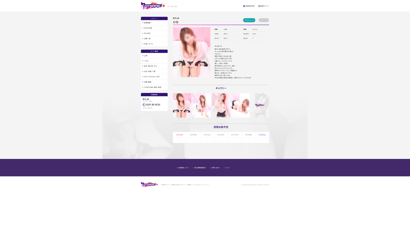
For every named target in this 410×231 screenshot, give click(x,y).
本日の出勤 (148, 28)
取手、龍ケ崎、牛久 (150, 66)
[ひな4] (240, 94)
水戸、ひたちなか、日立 (152, 77)
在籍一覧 (147, 38)
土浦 (145, 55)
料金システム (148, 44)
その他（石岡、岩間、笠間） (153, 87)
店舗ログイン (264, 6)
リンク (227, 168)
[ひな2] (201, 94)
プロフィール (249, 20)
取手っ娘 (176, 18)
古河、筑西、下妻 (149, 71)
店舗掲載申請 (250, 6)
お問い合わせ (216, 168)
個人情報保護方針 (200, 168)
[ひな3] (221, 94)
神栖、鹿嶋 (147, 82)
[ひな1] (182, 94)
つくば (146, 61)
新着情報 (147, 23)
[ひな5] (260, 94)
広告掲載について (183, 168)
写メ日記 (147, 33)
